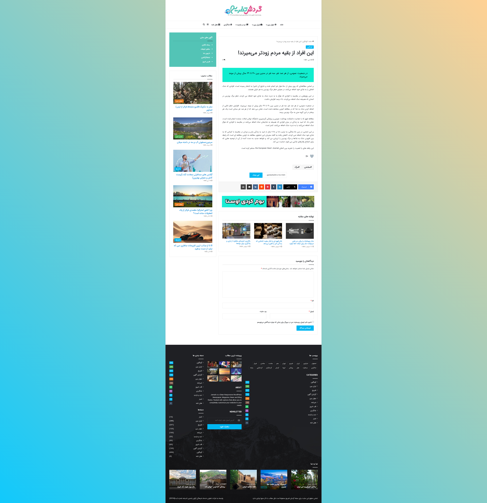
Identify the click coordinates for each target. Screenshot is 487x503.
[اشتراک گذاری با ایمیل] (249, 186)
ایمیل (311, 311)
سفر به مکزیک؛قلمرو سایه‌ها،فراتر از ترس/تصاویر (193, 108)
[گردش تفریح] (243, 10)
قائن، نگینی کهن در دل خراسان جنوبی (245, 485)
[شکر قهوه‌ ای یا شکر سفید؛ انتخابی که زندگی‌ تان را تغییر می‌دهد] (268, 231)
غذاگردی (227, 24)
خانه (281, 24)
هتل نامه (214, 24)
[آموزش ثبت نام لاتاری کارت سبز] (224, 364)
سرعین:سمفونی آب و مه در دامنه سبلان (194, 142)
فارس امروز (206, 61)
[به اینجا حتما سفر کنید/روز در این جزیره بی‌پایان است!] (224, 371)
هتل (298, 368)
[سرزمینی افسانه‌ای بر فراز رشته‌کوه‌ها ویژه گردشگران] (212, 364)
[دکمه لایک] (312, 156)
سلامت (270, 363)
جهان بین (271, 24)
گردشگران (269, 368)
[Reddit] (261, 186)
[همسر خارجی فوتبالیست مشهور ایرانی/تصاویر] (236, 364)
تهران (284, 363)
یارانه (251, 368)
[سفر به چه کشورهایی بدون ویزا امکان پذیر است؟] (224, 378)
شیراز (255, 363)
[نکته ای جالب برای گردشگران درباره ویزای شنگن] (236, 378)
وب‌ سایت (263, 311)
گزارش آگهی (312, 394)
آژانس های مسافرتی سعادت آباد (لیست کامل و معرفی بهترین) (194, 176)
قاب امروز (313, 406)
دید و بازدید (241, 24)
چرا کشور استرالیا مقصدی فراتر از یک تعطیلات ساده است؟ (195, 211)
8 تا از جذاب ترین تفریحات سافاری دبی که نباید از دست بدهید (193, 247)
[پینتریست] (267, 186)
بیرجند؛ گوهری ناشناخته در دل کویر (214, 485)
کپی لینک (256, 175)
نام (312, 300)
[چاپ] (243, 186)
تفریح (291, 363)
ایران (298, 363)
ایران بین (257, 24)
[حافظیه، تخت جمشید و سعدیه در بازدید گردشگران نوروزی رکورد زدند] (212, 371)
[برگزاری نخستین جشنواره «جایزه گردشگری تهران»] (236, 371)
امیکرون (305, 363)
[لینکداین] (279, 186)
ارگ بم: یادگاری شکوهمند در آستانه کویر (185, 485)
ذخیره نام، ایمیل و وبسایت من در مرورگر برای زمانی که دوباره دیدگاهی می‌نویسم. (284, 322)
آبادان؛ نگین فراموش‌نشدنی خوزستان (276, 485)
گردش (277, 368)
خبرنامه (313, 402)
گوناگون (305, 41)
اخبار (314, 418)
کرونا (284, 368)
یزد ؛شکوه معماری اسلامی (307, 486)
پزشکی (291, 368)
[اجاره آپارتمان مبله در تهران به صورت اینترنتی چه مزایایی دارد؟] (212, 378)
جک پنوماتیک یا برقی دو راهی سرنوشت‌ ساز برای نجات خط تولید (301, 242)
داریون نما (206, 53)
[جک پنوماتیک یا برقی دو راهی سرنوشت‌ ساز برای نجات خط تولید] (300, 231)
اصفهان (314, 363)
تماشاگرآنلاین (205, 57)
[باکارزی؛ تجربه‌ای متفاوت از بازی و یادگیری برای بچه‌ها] (236, 231)
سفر (277, 363)
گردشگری (259, 368)
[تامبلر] (273, 186)
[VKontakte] (255, 186)
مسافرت (305, 368)
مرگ (296, 167)
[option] (304, 479)
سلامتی (307, 167)
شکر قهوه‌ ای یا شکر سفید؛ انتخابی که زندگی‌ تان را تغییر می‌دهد (269, 242)
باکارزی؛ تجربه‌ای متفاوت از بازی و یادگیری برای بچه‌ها (238, 242)
